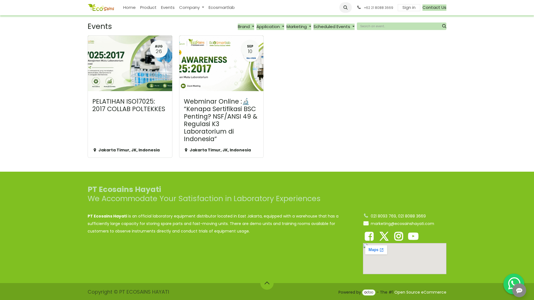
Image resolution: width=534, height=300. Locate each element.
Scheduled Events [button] (332, 26)
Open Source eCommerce (420, 292)
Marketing (297, 26)
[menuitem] (129, 7)
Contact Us (434, 7)
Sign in (409, 7)
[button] (345, 7)
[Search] (444, 26)
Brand (244, 26)
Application (268, 26)
